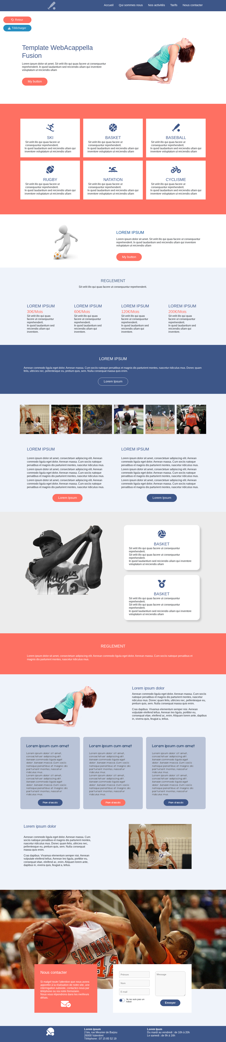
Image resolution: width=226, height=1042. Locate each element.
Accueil (108, 5)
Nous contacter (193, 5)
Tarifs (173, 5)
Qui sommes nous (131, 5)
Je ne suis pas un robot (135, 1000)
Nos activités (156, 5)
